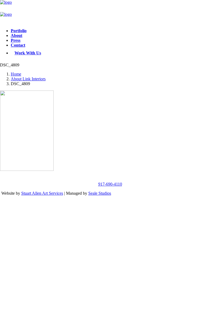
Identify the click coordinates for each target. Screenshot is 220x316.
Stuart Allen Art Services (42, 193)
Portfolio (19, 30)
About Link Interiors (28, 79)
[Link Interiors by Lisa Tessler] (110, 12)
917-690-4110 (110, 184)
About (16, 35)
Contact (18, 45)
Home (16, 74)
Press (15, 40)
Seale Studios (99, 193)
